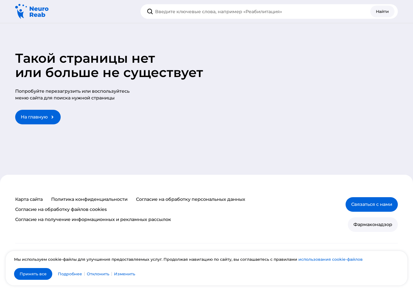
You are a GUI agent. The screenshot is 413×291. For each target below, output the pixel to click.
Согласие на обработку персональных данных (190, 199)
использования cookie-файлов (330, 259)
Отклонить (98, 274)
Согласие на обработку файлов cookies (61, 209)
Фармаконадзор (372, 224)
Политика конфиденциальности (89, 199)
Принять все (33, 273)
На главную (34, 117)
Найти (382, 11)
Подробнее (70, 274)
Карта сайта (29, 199)
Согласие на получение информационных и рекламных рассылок (93, 219)
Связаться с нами (371, 204)
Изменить (124, 274)
